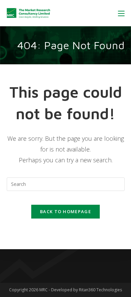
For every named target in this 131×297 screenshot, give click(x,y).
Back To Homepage (65, 211)
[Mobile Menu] (121, 13)
